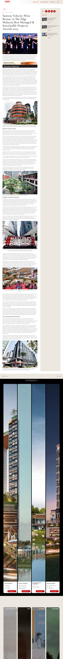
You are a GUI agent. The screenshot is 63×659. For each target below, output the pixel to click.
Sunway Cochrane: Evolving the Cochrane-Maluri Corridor (53, 26)
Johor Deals (52, 1)
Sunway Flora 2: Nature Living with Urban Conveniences (52, 19)
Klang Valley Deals (44, 1)
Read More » (49, 22)
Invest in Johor (36, 1)
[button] (46, 11)
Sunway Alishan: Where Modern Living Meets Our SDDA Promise (53, 34)
